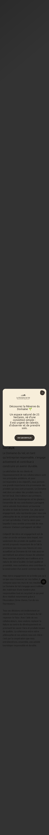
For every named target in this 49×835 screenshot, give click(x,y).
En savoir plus (25, 438)
